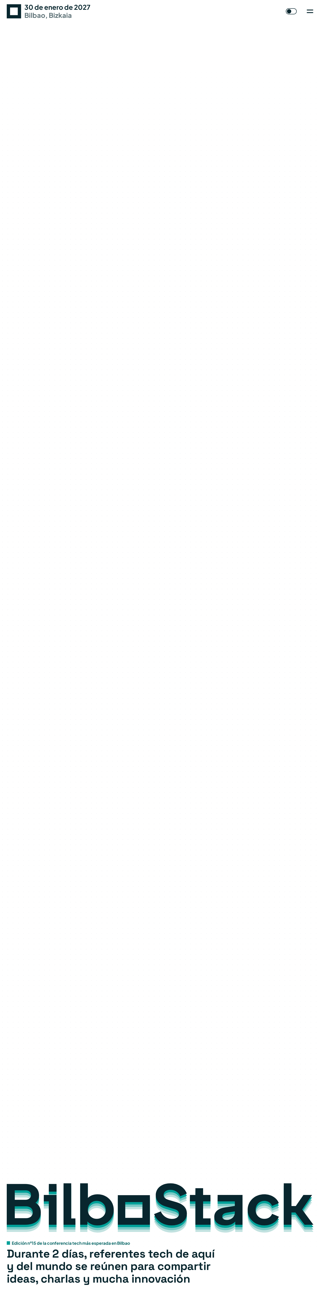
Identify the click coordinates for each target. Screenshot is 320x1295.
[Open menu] (310, 11)
